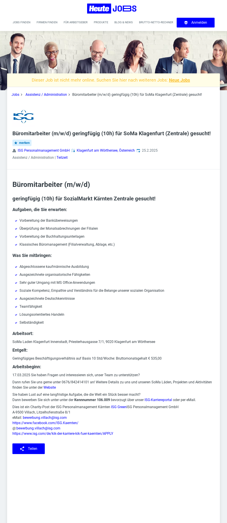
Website (49, 387)
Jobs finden (21, 22)
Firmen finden (47, 22)
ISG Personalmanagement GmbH (44, 150)
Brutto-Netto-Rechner (156, 22)
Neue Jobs (179, 80)
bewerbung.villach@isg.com (45, 417)
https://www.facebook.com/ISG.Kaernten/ (45, 423)
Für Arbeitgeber (76, 22)
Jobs (15, 94)
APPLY (108, 433)
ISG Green (119, 407)
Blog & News (123, 22)
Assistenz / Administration (46, 94)
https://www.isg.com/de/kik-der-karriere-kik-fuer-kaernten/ (57, 433)
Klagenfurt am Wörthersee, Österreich (106, 150)
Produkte (101, 22)
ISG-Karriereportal (158, 400)
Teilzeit (62, 157)
